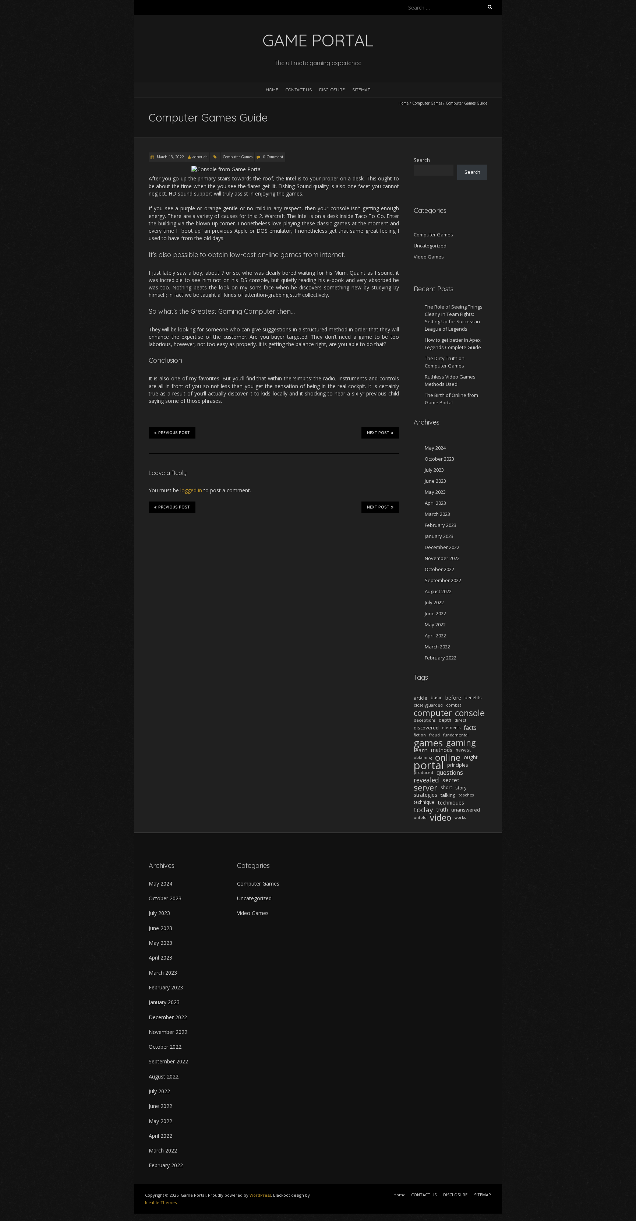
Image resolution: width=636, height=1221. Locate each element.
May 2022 (435, 624)
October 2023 (439, 458)
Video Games (429, 256)
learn (421, 750)
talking (448, 795)
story (461, 787)
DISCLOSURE (332, 89)
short (446, 787)
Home (272, 89)
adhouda (200, 156)
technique (424, 802)
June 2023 (435, 481)
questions (450, 772)
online (447, 757)
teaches (466, 795)
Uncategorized (430, 245)
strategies (425, 794)
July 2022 (434, 602)
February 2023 (440, 525)
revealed (426, 780)
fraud (434, 735)
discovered (426, 727)
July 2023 (434, 470)
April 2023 (435, 503)
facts (470, 727)
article (420, 697)
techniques (451, 802)
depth (445, 720)
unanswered (465, 809)
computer (433, 713)
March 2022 (437, 646)
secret (450, 780)
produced (423, 772)
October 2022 (439, 569)
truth (442, 809)
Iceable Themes (161, 1202)
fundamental (456, 735)
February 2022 (440, 657)
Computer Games (427, 103)
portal (429, 765)
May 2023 (435, 492)
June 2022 (435, 613)
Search (422, 159)
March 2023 (437, 514)
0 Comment (273, 156)
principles (457, 765)
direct (460, 720)
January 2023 (439, 536)
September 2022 (443, 580)
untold (420, 817)
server (425, 787)
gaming (461, 742)
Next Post (378, 432)
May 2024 (435, 447)
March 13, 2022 (170, 156)
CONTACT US (299, 89)
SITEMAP (361, 89)
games (428, 742)
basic (436, 697)
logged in (191, 490)
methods (441, 749)
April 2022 (435, 635)
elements (451, 727)
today (423, 809)
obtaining (423, 757)
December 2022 (442, 547)
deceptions (424, 720)
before (453, 697)
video (440, 817)
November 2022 (442, 558)
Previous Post (174, 432)
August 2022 (438, 591)
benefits (473, 697)
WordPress (260, 1195)
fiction (420, 735)
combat (453, 705)
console (470, 713)
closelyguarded (428, 705)
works (460, 817)
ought (471, 757)
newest (463, 750)
